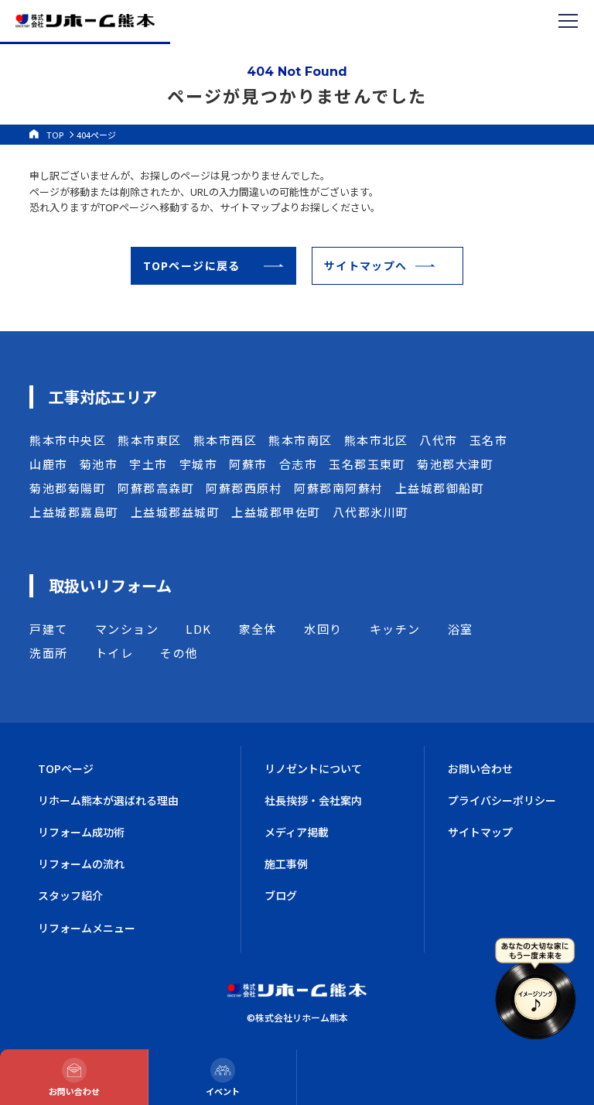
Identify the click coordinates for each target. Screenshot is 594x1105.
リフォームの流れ (81, 863)
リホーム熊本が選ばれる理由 (108, 800)
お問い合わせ (480, 768)
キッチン (395, 629)
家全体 (258, 629)
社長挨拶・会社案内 (313, 800)
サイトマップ (480, 832)
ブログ (281, 895)
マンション (127, 629)
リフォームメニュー (86, 928)
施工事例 (286, 863)
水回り (323, 629)
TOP (54, 134)
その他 (179, 653)
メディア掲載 (297, 832)
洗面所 (48, 653)
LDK (199, 629)
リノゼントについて (313, 768)
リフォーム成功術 (81, 832)
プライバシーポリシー (502, 800)
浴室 (460, 629)
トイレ (114, 653)
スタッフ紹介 (70, 895)
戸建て (48, 629)
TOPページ (66, 768)
